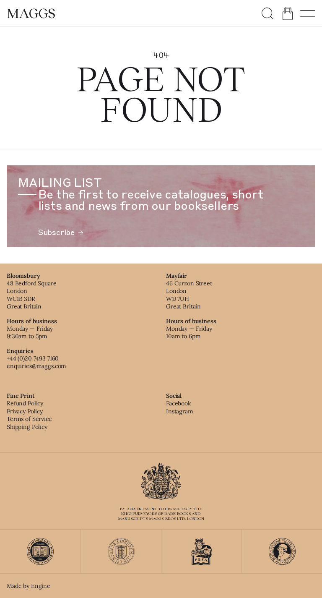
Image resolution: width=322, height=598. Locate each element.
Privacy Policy (25, 411)
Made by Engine (28, 586)
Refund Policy (25, 403)
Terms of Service (29, 419)
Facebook (178, 403)
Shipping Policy (27, 427)
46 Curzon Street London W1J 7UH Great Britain (189, 294)
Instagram (179, 411)
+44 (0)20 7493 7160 (33, 358)
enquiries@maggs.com (36, 366)
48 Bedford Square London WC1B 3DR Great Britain (32, 294)
